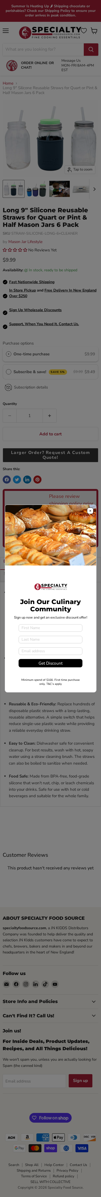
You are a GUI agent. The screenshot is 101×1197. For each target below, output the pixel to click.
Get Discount (50, 663)
